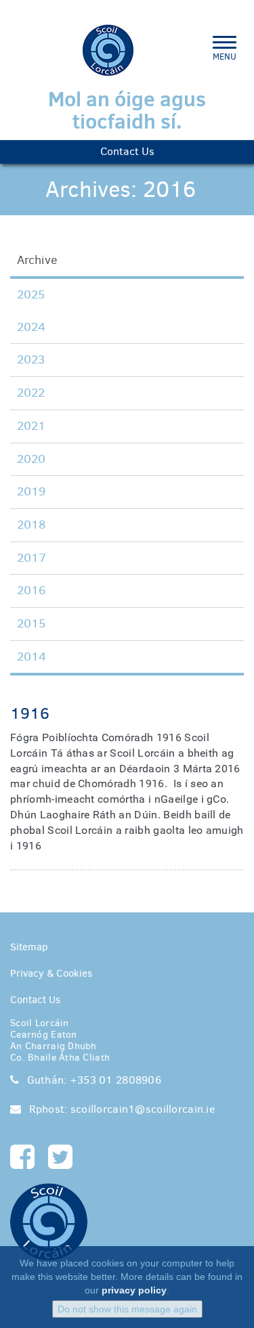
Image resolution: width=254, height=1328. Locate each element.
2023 (31, 359)
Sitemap (29, 947)
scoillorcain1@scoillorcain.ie (141, 1109)
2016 (31, 590)
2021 (31, 426)
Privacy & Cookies (51, 973)
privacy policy (134, 1290)
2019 (31, 491)
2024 (31, 327)
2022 (31, 392)
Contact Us (127, 151)
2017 (31, 558)
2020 (31, 459)
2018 (31, 524)
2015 (31, 623)
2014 (31, 656)
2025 (31, 294)
